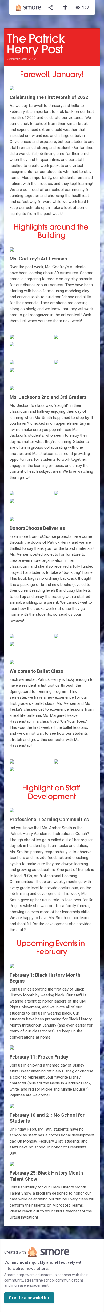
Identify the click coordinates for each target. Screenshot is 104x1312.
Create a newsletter (29, 1297)
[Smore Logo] (28, 7)
